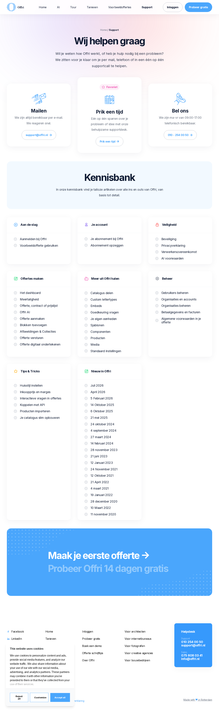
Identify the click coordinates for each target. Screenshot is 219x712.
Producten (98, 338)
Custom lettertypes (104, 299)
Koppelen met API (32, 405)
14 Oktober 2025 (102, 405)
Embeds (96, 306)
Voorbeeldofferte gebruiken (39, 245)
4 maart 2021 (100, 488)
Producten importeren (35, 411)
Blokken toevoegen (33, 325)
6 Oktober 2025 (102, 411)
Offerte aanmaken (32, 318)
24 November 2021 (104, 469)
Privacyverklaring (173, 245)
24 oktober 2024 (102, 424)
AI (58, 7)
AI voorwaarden (172, 258)
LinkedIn (16, 638)
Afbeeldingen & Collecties (38, 331)
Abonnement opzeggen (107, 245)
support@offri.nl (37, 135)
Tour (73, 7)
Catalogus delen (102, 293)
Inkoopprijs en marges (35, 392)
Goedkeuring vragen (105, 312)
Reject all (19, 697)
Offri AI (25, 312)
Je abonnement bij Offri (107, 239)
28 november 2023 (104, 450)
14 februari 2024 (102, 443)
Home (43, 7)
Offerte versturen (31, 338)
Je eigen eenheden (104, 319)
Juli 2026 (97, 385)
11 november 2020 (103, 514)
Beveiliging (168, 239)
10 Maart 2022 (101, 508)
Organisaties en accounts (178, 299)
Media (95, 344)
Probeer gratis (198, 7)
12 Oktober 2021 (102, 475)
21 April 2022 (100, 482)
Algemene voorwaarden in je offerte (181, 320)
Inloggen (172, 7)
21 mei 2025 (99, 417)
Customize (40, 697)
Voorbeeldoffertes (119, 7)
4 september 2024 (103, 430)
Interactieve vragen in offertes (40, 398)
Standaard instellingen (106, 351)
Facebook (17, 631)
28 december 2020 (104, 501)
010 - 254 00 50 (178, 135)
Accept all (60, 697)
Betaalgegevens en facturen (180, 312)
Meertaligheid (29, 299)
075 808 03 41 (192, 655)
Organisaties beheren (176, 305)
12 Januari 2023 (102, 463)
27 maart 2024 (101, 437)
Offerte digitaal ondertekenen (40, 344)
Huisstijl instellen (31, 385)
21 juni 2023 (99, 456)
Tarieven (92, 7)
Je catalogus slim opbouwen (40, 417)
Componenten (100, 331)
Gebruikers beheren (174, 293)
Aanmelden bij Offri (33, 239)
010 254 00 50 (192, 641)
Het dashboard (30, 293)
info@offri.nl (190, 658)
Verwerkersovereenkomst (179, 252)
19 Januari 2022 (102, 495)
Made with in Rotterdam (197, 699)
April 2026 (98, 392)
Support (147, 7)
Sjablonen (97, 325)
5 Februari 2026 (102, 398)
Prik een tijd (107, 141)
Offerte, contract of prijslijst (38, 305)
